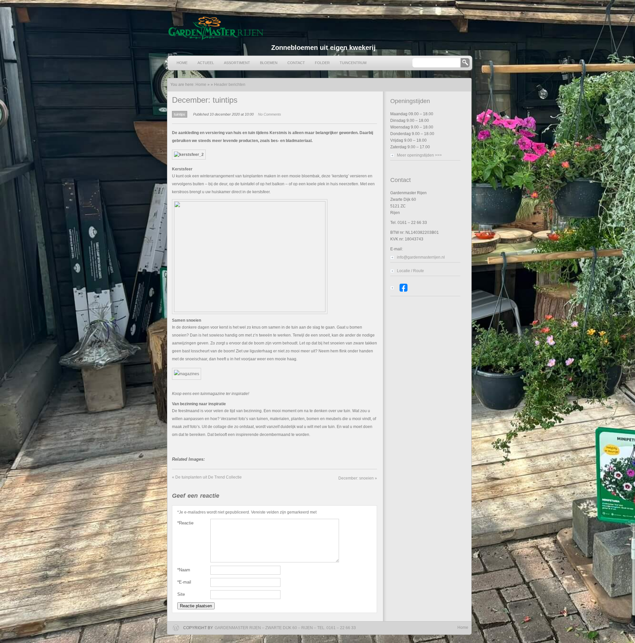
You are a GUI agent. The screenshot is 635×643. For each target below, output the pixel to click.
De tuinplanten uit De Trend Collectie (207, 477)
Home (182, 63)
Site (181, 594)
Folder (322, 63)
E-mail (184, 582)
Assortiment (237, 63)
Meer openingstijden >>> (419, 155)
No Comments (269, 114)
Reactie (185, 522)
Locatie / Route (410, 270)
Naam (183, 569)
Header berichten (229, 84)
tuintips (179, 114)
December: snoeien (357, 478)
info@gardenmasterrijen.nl (421, 257)
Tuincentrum (353, 63)
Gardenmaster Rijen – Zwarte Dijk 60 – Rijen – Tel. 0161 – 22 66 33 (285, 627)
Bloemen (268, 63)
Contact (296, 63)
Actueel (205, 63)
